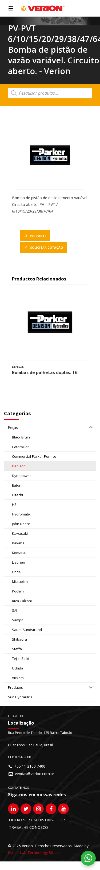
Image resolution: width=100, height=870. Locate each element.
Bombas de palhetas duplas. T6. (45, 372)
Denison (18, 366)
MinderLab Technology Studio (34, 852)
